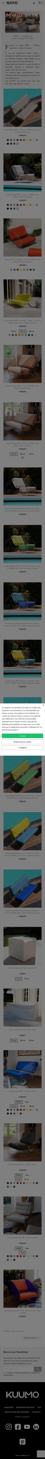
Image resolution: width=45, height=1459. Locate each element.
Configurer (23, 748)
